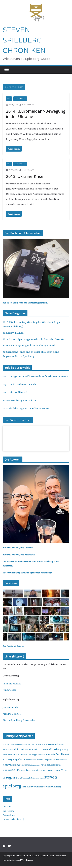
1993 (16, 744)
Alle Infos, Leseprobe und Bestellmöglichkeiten (25, 302)
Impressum (8, 810)
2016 (41, 744)
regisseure (14, 777)
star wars (40, 778)
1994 (20, 744)
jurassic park (23, 765)
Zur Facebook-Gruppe (13, 645)
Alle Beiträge (20, 98)
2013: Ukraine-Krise (24, 176)
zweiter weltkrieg (52, 786)
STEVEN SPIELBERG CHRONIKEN (24, 40)
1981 (8, 744)
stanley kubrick (29, 778)
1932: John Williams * (15, 392)
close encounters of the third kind (17, 754)
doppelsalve (37, 754)
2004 (28, 744)
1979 (4, 744)
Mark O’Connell (12, 713)
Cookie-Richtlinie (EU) (13, 819)
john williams (10, 764)
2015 (36, 744)
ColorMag (12, 859)
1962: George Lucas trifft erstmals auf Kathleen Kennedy (35, 376)
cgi (67, 749)
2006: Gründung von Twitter (19, 400)
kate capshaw (34, 765)
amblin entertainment (24, 749)
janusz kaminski (60, 759)
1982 (12, 744)
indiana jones (46, 759)
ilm (38, 759)
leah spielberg (17, 770)
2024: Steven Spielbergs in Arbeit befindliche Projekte (33, 339)
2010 (8, 98)
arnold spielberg (53, 749)
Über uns (7, 806)
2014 (32, 744)
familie (60, 754)
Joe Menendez (11, 707)
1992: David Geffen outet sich (19, 384)
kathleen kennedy (51, 764)
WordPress (26, 859)
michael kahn (41, 770)
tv (32, 786)
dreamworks (48, 754)
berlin (63, 749)
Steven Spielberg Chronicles (19, 720)
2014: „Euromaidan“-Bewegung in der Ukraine (35, 113)
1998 (24, 744)
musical (50, 770)
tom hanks (26, 787)
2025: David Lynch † (14, 332)
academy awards (51, 744)
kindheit (7, 769)
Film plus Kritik (12, 683)
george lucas (18, 759)
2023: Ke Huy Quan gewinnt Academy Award (29, 345)
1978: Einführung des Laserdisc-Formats (26, 408)
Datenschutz (9, 815)
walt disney (39, 787)
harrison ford (31, 759)
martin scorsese (28, 770)
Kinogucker (9, 689)
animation (42, 749)
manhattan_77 (28, 104)
